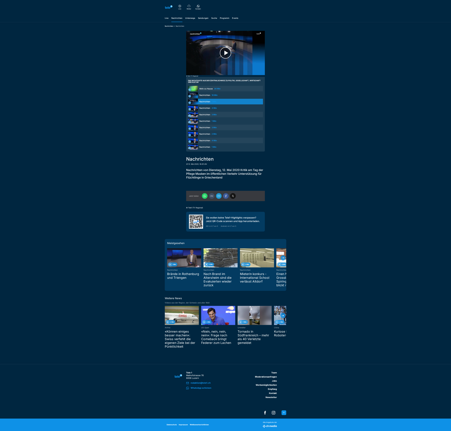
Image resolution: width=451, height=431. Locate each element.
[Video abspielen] (225, 53)
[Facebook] (226, 196)
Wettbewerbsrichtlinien (199, 425)
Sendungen (203, 18)
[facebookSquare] (265, 412)
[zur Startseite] (168, 7)
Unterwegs (190, 18)
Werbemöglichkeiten (266, 385)
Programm (224, 18)
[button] (212, 196)
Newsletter (271, 397)
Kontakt (273, 393)
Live (167, 18)
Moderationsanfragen (266, 377)
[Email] (219, 196)
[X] (233, 196)
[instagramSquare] (273, 412)
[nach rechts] (283, 257)
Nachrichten (177, 18)
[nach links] (168, 257)
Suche (214, 18)
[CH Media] (270, 425)
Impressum (183, 425)
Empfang (272, 389)
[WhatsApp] (205, 196)
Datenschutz (172, 425)
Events (235, 18)
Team (274, 372)
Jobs (274, 381)
